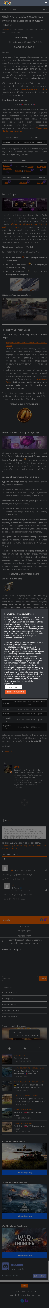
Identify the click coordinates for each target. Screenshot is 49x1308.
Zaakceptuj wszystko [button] (15, 692)
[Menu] (46, 3)
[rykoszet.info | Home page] (9, 3)
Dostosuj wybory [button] (14, 687)
